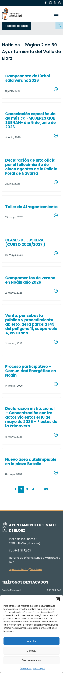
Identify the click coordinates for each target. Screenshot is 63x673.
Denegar (31, 650)
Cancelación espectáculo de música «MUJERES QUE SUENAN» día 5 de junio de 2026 (30, 120)
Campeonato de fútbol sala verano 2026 (27, 78)
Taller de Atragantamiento (31, 207)
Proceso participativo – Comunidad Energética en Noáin (30, 371)
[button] (57, 599)
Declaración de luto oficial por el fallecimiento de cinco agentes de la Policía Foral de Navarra (31, 167)
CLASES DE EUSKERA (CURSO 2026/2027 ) (25, 242)
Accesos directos (16, 26)
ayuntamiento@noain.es (25, 569)
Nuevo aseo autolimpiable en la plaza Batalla (30, 462)
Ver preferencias (31, 660)
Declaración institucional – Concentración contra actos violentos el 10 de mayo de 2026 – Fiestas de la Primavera (31, 417)
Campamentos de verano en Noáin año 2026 (30, 280)
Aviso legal (25, 668)
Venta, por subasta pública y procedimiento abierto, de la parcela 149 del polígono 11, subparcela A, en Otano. (31, 324)
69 (46, 489)
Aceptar (31, 641)
